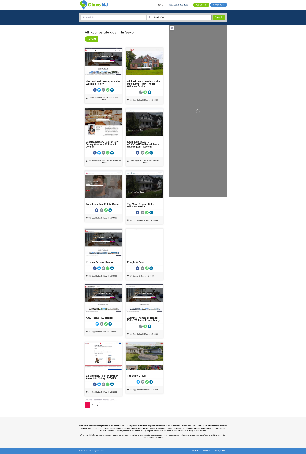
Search (220, 17)
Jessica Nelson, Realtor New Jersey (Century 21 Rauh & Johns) (102, 144)
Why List (195, 451)
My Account (218, 5)
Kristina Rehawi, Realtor (100, 262)
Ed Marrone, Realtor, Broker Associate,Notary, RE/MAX (102, 377)
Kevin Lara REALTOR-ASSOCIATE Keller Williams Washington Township (143, 144)
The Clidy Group (136, 376)
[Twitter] (99, 90)
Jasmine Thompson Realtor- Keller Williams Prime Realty (143, 319)
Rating (90, 39)
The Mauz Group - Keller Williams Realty (141, 205)
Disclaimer (206, 451)
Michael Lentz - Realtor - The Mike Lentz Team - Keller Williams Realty (143, 84)
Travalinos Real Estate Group (102, 204)
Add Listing (201, 5)
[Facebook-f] (95, 90)
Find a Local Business (178, 5)
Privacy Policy (220, 451)
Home (160, 5)
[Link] (103, 90)
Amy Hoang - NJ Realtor (99, 318)
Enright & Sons (135, 262)
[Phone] (107, 90)
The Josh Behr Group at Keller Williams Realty (103, 82)
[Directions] (112, 90)
